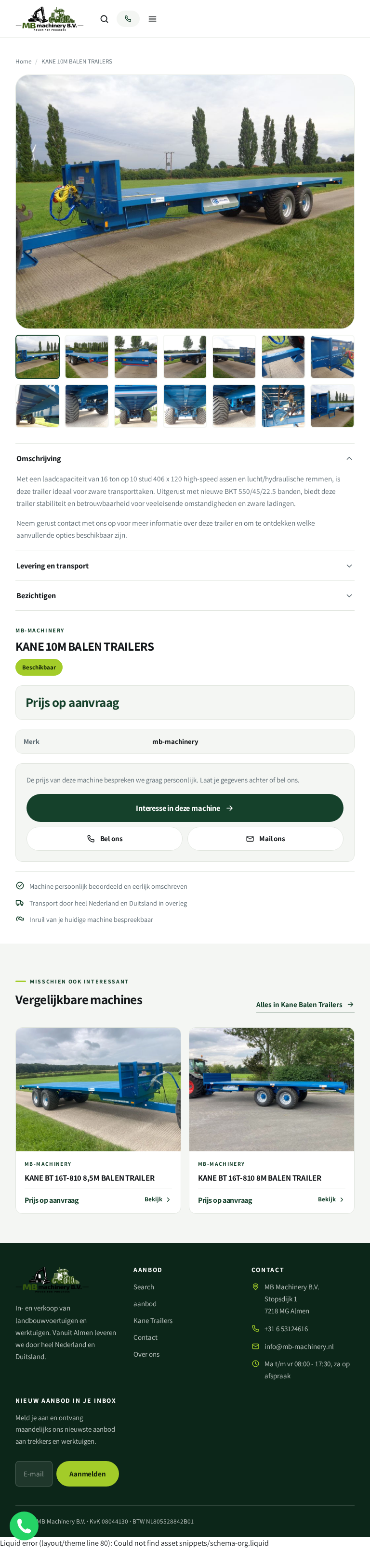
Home (23, 61)
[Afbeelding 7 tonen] (332, 357)
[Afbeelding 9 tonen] (87, 406)
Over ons (146, 1354)
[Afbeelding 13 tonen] (283, 406)
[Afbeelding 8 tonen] (37, 406)
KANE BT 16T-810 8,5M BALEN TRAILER (89, 1177)
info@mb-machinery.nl (299, 1346)
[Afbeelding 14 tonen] (332, 406)
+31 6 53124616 (286, 1328)
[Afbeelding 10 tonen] (136, 406)
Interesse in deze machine (178, 808)
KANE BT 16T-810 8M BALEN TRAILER (259, 1177)
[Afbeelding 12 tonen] (234, 406)
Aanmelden (87, 1473)
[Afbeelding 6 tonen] (283, 357)
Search (143, 1286)
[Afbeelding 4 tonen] (185, 357)
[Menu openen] (152, 18)
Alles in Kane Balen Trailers (299, 1004)
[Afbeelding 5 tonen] (234, 357)
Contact (145, 1337)
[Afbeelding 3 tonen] (136, 357)
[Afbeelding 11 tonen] (185, 406)
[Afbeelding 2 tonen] (87, 357)
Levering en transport (52, 565)
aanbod (145, 1303)
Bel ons (111, 838)
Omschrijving (38, 458)
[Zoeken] (104, 18)
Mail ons (272, 838)
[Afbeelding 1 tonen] (37, 357)
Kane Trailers (152, 1320)
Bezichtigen (36, 595)
